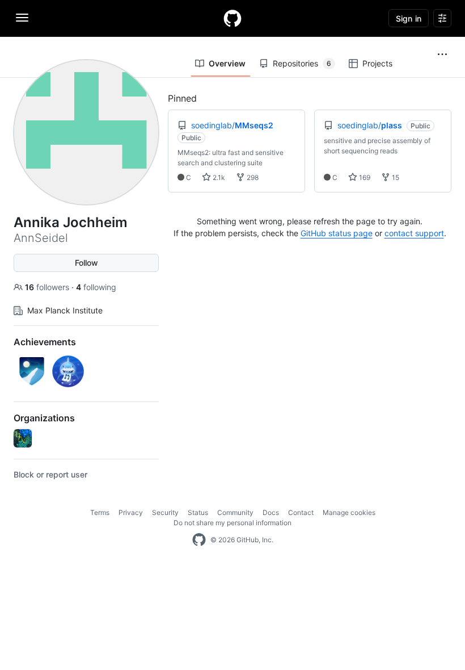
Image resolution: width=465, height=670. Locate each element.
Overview (227, 63)
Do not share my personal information (232, 522)
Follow (86, 262)
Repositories (302, 63)
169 (363, 177)
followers (48, 287)
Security (165, 512)
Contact (301, 512)
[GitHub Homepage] (199, 540)
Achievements (45, 341)
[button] (442, 54)
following (96, 287)
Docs (271, 512)
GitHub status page (337, 233)
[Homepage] (232, 18)
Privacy (131, 512)
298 (252, 177)
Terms (99, 512)
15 (394, 177)
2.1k (218, 177)
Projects (377, 63)
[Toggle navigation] (22, 17)
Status (198, 512)
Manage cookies (349, 512)
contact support (414, 233)
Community (235, 512)
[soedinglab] (23, 438)
